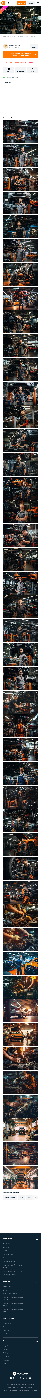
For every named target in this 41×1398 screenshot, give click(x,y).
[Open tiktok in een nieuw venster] (23, 1380)
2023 (21, 1200)
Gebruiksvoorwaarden (15, 1393)
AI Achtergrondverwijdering (12, 1273)
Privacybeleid (27, 1393)
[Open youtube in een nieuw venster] (29, 1380)
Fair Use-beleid (19, 1394)
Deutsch (6, 1359)
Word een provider (9, 1336)
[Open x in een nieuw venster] (26, 1380)
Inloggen (30, 3)
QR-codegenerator (9, 1277)
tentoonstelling (10, 1200)
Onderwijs (6, 1260)
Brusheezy (6, 1246)
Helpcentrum (7, 1325)
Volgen (34, 47)
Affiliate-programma (10, 1296)
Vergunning (7, 1289)
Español (5, 1351)
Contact (5, 1329)
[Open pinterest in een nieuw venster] (20, 1380)
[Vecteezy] (3, 3)
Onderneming (8, 1257)
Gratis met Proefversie (20, 54)
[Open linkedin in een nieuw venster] (16, 1380)
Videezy (5, 1253)
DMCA (5, 1292)
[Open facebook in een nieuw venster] (10, 1380)
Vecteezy (6, 1249)
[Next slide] (33, 1199)
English (5, 1348)
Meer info (8, 84)
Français (6, 1362)
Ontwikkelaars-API (9, 1264)
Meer (5, 1366)
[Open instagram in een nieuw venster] (13, 1380)
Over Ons (6, 1333)
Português (6, 1355)
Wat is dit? (21, 77)
